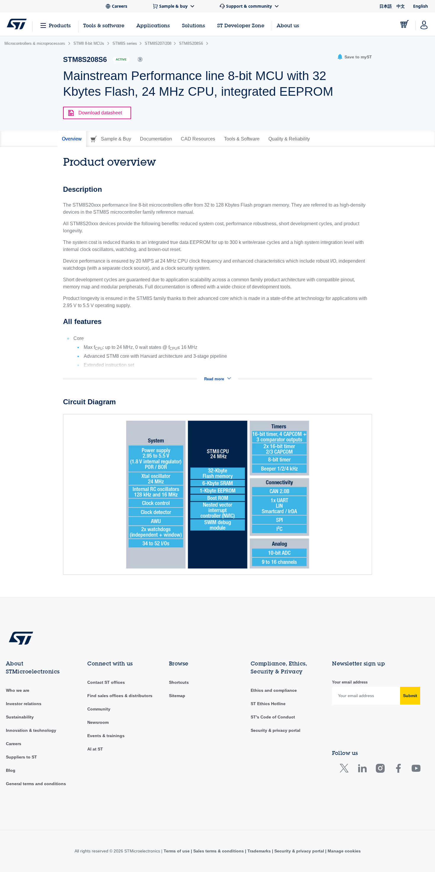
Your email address (350, 682)
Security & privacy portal (275, 730)
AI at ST (95, 749)
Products (60, 25)
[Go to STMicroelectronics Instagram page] (380, 769)
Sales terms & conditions (218, 851)
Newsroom (98, 722)
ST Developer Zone (240, 25)
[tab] (71, 139)
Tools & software (103, 25)
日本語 (385, 6)
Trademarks (259, 851)
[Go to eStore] (404, 24)
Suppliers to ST (21, 757)
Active (121, 59)
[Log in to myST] (424, 24)
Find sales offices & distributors (119, 695)
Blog (10, 770)
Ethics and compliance (274, 690)
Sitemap (177, 695)
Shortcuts (179, 682)
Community (98, 709)
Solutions (193, 25)
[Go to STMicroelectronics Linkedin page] (362, 769)
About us (288, 25)
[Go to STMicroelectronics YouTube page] (416, 769)
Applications (153, 25)
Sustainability (20, 717)
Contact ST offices (106, 682)
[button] (354, 57)
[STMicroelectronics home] (17, 24)
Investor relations (23, 703)
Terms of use (177, 851)
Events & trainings (106, 735)
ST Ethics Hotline (268, 703)
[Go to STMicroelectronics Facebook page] (398, 769)
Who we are (17, 690)
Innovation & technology (31, 730)
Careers (13, 743)
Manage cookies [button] (343, 851)
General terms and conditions (36, 783)
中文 (401, 6)
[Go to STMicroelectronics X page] (345, 769)
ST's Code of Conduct (273, 717)
